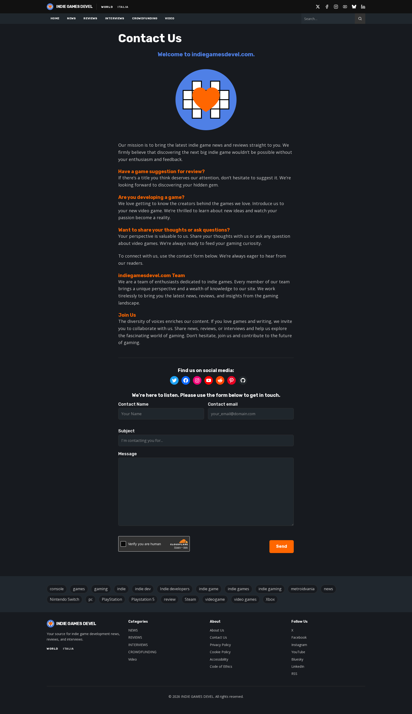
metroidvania (302, 588)
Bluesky (297, 659)
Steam (190, 599)
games (79, 588)
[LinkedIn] (363, 7)
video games (245, 599)
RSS (294, 673)
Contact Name (133, 404)
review (169, 599)
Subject (126, 431)
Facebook (299, 637)
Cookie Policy (220, 652)
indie (121, 588)
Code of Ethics (221, 666)
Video (132, 659)
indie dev (143, 588)
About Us (217, 630)
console (57, 588)
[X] (318, 7)
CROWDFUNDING (145, 18)
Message (127, 453)
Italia (123, 7)
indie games (238, 588)
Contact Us (218, 637)
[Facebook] (327, 7)
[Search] (360, 18)
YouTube (298, 652)
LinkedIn (297, 666)
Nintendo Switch (64, 599)
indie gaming (270, 588)
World (107, 7)
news (328, 588)
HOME (55, 18)
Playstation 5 (142, 599)
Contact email (223, 404)
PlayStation (112, 599)
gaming (101, 588)
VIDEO (170, 18)
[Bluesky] (354, 7)
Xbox (270, 599)
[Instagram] (336, 7)
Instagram (299, 644)
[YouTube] (345, 7)
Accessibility (219, 659)
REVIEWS (90, 18)
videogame (215, 599)
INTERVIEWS (114, 18)
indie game (208, 588)
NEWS (71, 18)
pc (90, 599)
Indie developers (175, 588)
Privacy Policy (220, 644)
